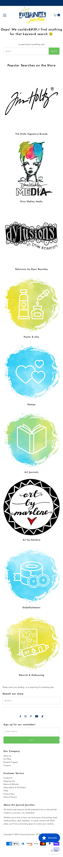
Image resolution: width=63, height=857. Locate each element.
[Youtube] (36, 716)
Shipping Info (9, 781)
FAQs (6, 790)
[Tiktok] (42, 716)
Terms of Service (10, 796)
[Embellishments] (31, 575)
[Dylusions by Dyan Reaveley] (31, 236)
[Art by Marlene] (31, 507)
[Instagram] (25, 716)
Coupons (7, 765)
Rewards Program (11, 762)
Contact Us (8, 777)
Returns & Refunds (11, 784)
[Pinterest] (31, 716)
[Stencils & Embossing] (31, 642)
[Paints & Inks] (31, 304)
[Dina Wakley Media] (31, 169)
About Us (7, 755)
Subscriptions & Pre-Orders (15, 787)
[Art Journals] (31, 439)
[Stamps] (31, 372)
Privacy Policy (9, 793)
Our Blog (7, 758)
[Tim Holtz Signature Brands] (31, 101)
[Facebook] (20, 716)
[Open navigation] (5, 15)
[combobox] (31, 51)
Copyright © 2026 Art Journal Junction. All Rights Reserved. (28, 834)
